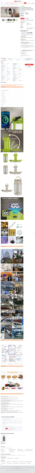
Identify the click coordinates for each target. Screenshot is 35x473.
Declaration (25, 470)
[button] (21, 60)
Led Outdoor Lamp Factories (15, 461)
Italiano (18, 468)
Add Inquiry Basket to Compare (10, 22)
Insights (19, 467)
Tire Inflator (2, 449)
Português (10, 468)
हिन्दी (30, 468)
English (5, 468)
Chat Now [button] (28, 18)
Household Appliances (3, 450)
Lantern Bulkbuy (29, 463)
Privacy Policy (27, 470)
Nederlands (23, 468)
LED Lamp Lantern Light (9, 463)
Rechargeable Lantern (3, 458)
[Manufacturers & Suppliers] (17, 1)
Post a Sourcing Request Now (9, 429)
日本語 (29, 468)
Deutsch (20, 468)
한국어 (27, 468)
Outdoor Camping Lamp (15, 463)
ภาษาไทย (32, 468)
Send (6, 428)
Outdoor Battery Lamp (16, 458)
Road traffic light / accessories (12, 449)
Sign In (21, 55)
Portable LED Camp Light (10, 458)
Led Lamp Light (8, 461)
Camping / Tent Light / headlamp (29, 449)
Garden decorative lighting (28, 450)
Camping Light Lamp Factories (28, 461)
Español (7, 468)
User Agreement (21, 470)
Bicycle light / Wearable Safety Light (21, 450)
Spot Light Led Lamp (21, 461)
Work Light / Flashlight (20, 449)
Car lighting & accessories (12, 450)
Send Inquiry (22, 18)
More (1, 464)
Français (12, 468)
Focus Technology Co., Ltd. (13, 470)
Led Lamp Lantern (3, 463)
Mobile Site (16, 467)
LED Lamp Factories (3, 461)
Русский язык (15, 468)
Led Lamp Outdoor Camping (23, 463)
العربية (25, 468)
